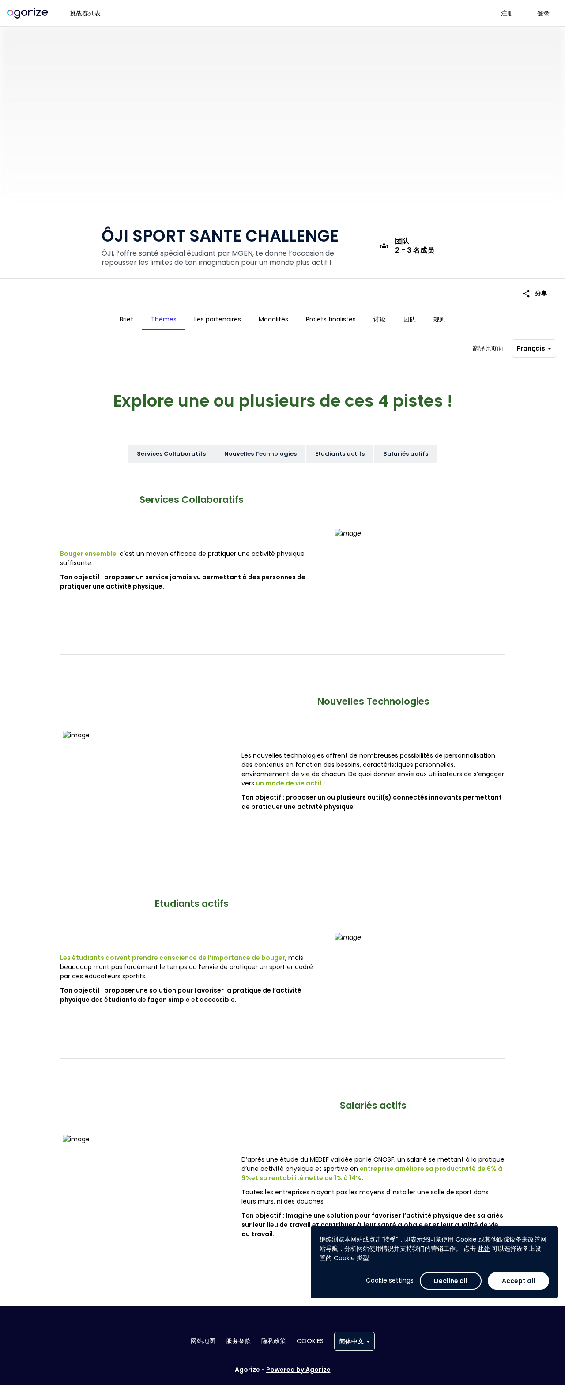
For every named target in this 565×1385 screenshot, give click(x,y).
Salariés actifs (405, 453)
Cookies (310, 1340)
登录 (543, 13)
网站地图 (203, 1340)
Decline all (450, 1280)
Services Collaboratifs (171, 453)
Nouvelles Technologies (260, 453)
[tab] (126, 319)
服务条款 (238, 1340)
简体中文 (351, 1341)
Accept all (518, 1280)
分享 (534, 293)
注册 (507, 13)
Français (531, 348)
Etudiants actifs (340, 453)
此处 (484, 1248)
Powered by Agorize (298, 1369)
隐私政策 (273, 1340)
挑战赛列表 (85, 13)
